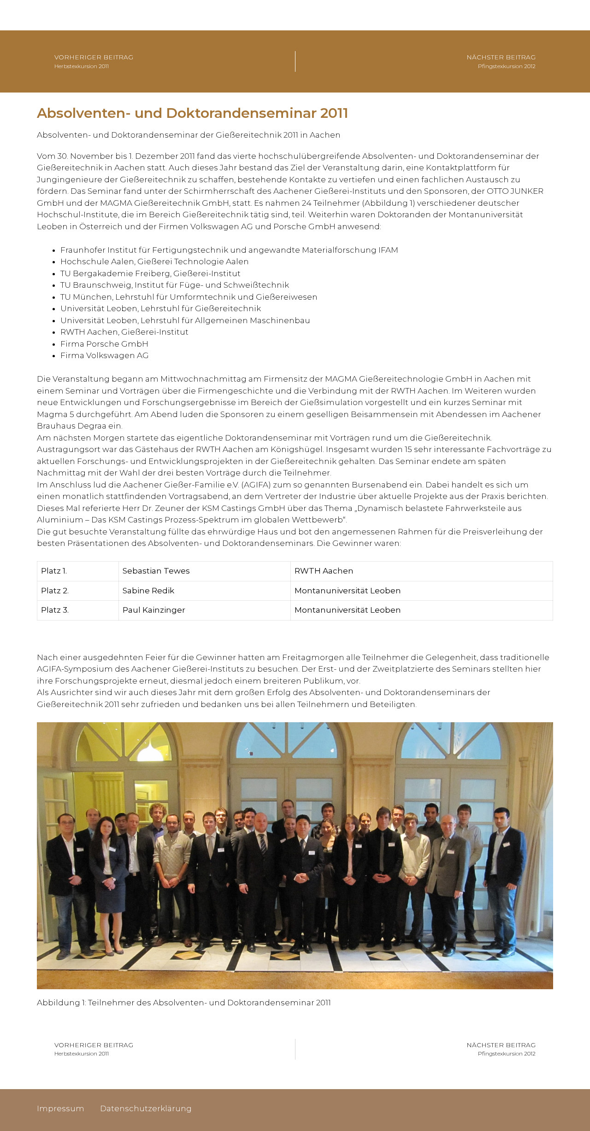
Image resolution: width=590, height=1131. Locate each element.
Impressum (60, 1108)
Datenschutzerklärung (146, 1108)
